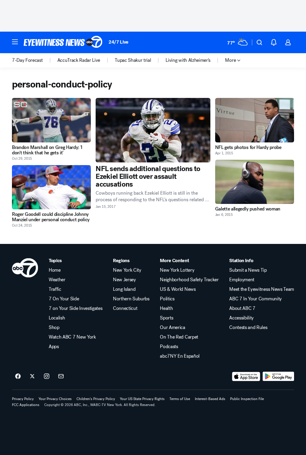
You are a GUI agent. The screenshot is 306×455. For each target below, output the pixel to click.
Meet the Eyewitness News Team (261, 289)
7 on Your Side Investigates (75, 308)
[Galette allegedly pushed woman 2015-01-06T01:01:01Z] (254, 182)
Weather (57, 279)
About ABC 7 (242, 308)
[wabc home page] (25, 267)
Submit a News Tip (248, 270)
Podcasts (169, 346)
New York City (127, 270)
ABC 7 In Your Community (255, 298)
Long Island (124, 289)
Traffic (55, 289)
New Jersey (124, 279)
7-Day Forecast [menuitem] (27, 60)
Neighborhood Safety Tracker (189, 279)
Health (166, 308)
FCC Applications (25, 405)
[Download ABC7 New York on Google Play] (278, 376)
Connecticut (125, 308)
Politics (167, 298)
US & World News (177, 289)
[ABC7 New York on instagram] (47, 376)
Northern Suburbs (131, 298)
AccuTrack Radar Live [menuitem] (78, 60)
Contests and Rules (248, 327)
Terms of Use (179, 399)
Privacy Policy (23, 399)
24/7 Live (118, 42)
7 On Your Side (64, 298)
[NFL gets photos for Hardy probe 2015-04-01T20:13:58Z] (254, 120)
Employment (241, 279)
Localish (57, 318)
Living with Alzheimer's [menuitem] (188, 60)
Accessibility (241, 318)
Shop (54, 327)
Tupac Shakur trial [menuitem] (133, 60)
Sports (166, 318)
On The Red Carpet (179, 337)
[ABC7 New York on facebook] (18, 376)
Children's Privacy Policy (95, 399)
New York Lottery (177, 270)
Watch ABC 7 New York (72, 337)
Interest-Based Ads (210, 399)
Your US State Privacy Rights (142, 399)
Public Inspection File (247, 399)
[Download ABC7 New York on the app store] (246, 376)
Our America (172, 327)
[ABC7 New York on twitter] (32, 376)
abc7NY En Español (180, 356)
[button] (15, 42)
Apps (54, 346)
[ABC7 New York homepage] (63, 42)
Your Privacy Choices (55, 399)
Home (55, 270)
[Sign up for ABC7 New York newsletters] (61, 376)
